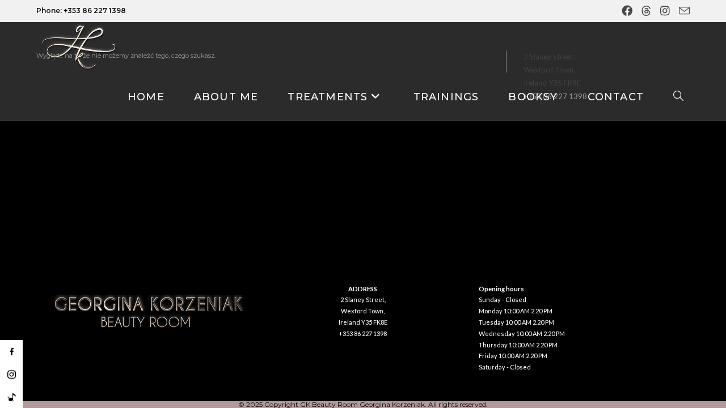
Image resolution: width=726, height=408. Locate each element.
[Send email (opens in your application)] (683, 11)
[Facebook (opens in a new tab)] (628, 11)
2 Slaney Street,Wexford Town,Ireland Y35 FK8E (363, 311)
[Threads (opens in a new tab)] (647, 11)
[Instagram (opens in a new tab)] (666, 11)
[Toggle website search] (678, 97)
